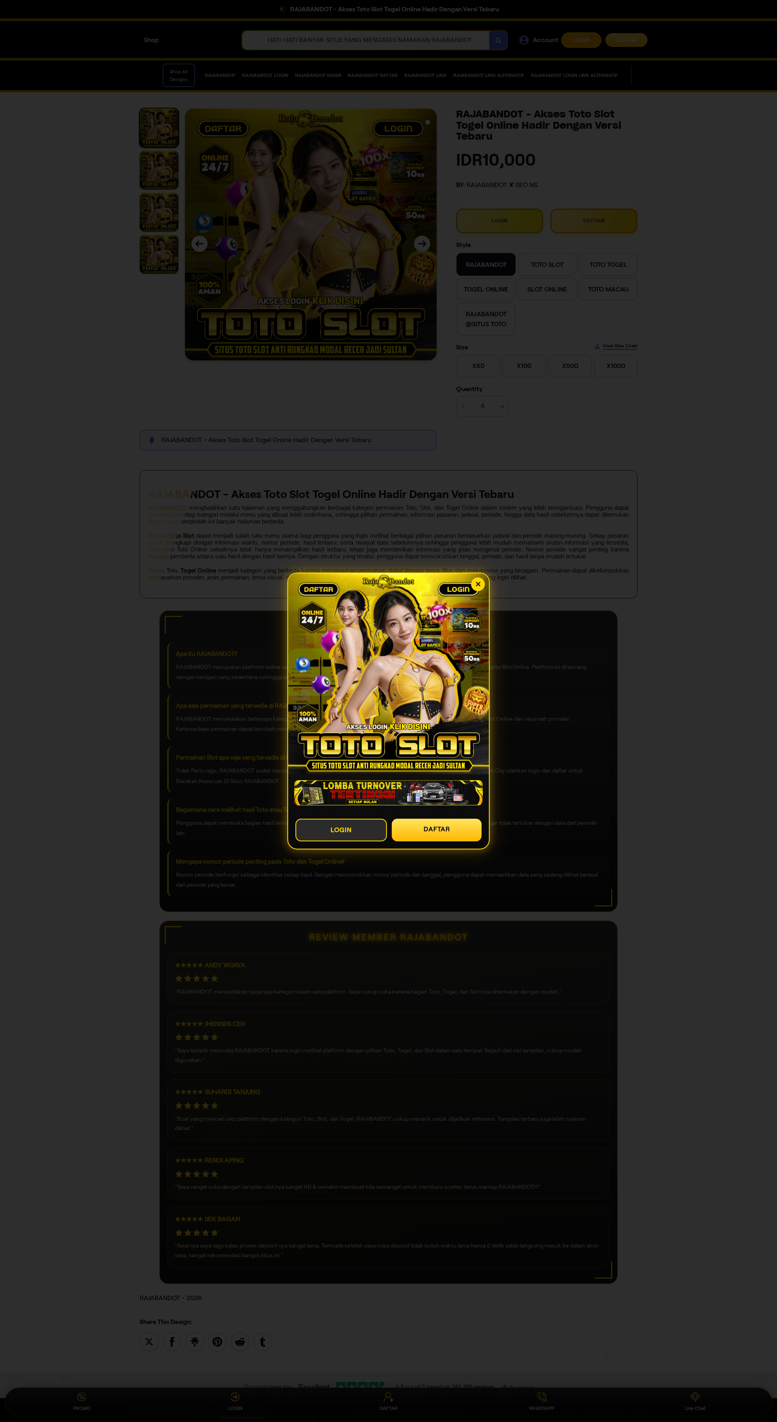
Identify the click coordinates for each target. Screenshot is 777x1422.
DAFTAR (437, 829)
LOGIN (341, 829)
